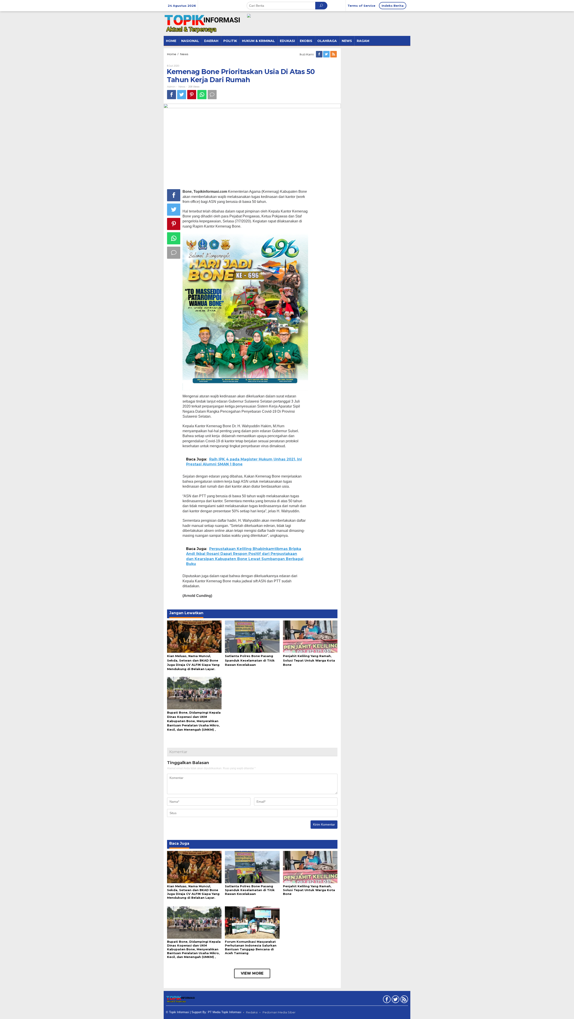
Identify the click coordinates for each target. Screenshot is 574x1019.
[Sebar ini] (171, 94)
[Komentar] (212, 94)
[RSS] (333, 54)
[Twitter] (326, 54)
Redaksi (252, 1012)
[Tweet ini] (181, 94)
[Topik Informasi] (203, 23)
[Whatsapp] (202, 94)
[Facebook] (319, 54)
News (181, 86)
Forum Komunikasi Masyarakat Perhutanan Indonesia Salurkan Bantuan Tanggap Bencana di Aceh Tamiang (250, 947)
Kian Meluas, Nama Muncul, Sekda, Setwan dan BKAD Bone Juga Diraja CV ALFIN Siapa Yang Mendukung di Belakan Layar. (193, 891)
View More (252, 973)
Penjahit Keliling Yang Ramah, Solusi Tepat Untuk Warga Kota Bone (309, 660)
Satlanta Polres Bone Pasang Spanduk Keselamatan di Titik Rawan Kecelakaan (250, 660)
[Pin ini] (191, 94)
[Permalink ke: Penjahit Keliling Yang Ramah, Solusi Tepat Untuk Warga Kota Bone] (310, 636)
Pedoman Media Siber (279, 1012)
